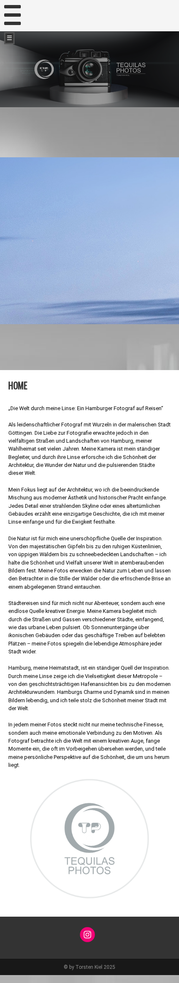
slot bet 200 (13, 979)
